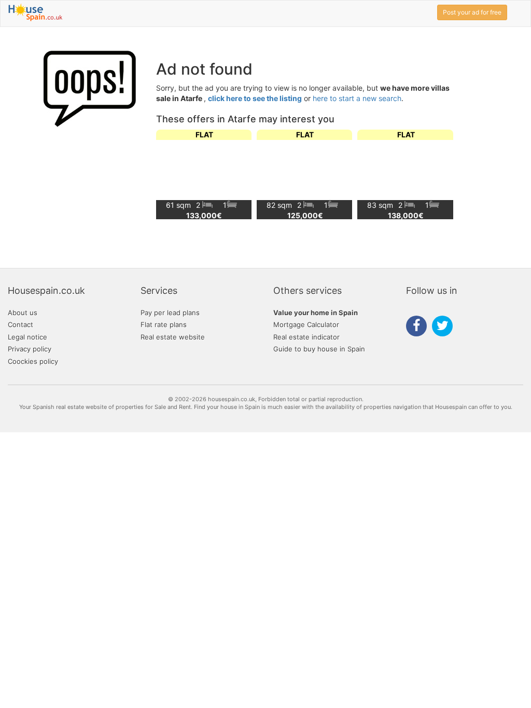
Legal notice (27, 337)
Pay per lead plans (170, 312)
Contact (20, 324)
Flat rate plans (164, 324)
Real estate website (173, 337)
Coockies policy (33, 361)
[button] (441, 174)
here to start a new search (357, 98)
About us (22, 312)
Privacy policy (29, 349)
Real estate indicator (306, 337)
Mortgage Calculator (306, 324)
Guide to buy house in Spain (319, 349)
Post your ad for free (472, 12)
